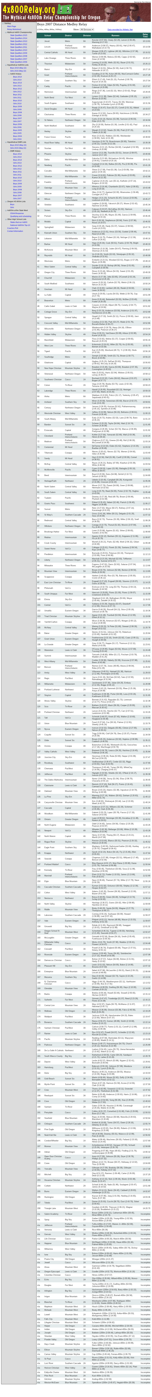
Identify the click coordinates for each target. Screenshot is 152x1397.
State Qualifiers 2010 (18, 50)
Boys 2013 (17, 83)
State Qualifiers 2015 (18, 35)
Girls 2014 (17, 80)
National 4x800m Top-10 (20, 225)
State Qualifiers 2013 (18, 41)
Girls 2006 (17, 127)
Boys (12, 204)
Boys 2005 (17, 130)
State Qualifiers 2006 (18, 62)
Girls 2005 (17, 133)
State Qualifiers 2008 (18, 56)
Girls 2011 (17, 98)
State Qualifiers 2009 (18, 53)
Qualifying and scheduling (20, 216)
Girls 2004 (17, 139)
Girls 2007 (17, 121)
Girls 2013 (17, 86)
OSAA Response (17, 213)
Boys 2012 (17, 89)
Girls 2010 (17, 104)
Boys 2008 (17, 112)
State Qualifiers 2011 (18, 47)
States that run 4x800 (18, 222)
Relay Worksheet (14, 29)
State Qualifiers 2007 (18, 59)
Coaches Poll (12, 228)
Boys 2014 (17, 77)
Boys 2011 (17, 95)
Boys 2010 (17, 101)
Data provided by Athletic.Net (120, 29)
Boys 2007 (17, 118)
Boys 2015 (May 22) (18, 68)
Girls (12, 207)
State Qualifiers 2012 (18, 44)
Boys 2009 (17, 106)
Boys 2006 (17, 124)
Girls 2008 (17, 115)
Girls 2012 (17, 92)
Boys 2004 (17, 136)
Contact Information (15, 231)
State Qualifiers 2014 (18, 38)
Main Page (11, 26)
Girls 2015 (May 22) (18, 71)
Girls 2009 (17, 109)
